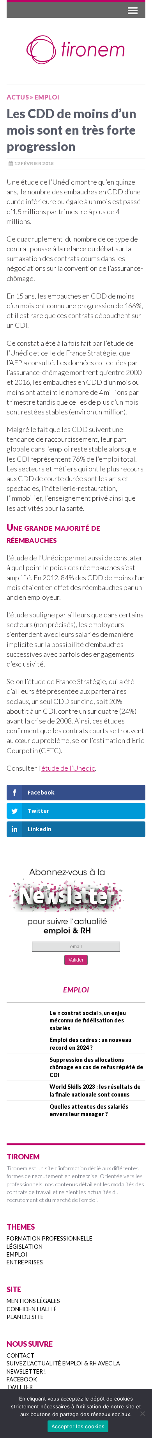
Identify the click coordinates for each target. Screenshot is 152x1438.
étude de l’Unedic (68, 768)
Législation (24, 1246)
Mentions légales (33, 1301)
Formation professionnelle (49, 1238)
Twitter (20, 1387)
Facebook (22, 1379)
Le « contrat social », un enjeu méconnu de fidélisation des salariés (87, 1020)
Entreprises (25, 1262)
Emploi (17, 1254)
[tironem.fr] (76, 50)
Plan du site (25, 1317)
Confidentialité (32, 1309)
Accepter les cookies (77, 1426)
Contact (20, 1355)
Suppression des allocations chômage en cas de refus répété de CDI (96, 1067)
